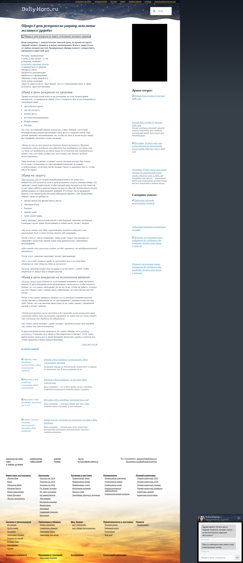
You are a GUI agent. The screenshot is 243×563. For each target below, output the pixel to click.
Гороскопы (43, 475)
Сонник (10, 548)
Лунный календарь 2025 (147, 478)
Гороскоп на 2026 (47, 485)
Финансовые (45, 505)
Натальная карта (112, 528)
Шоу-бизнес (77, 522)
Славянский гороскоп (49, 512)
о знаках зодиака (14, 464)
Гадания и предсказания (18, 522)
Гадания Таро (13, 541)
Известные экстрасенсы (18, 475)
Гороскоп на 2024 (47, 478)
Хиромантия (12, 545)
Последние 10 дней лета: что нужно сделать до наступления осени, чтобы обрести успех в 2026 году (149, 172)
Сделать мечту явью (31, 281)
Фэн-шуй (108, 535)
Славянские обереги (49, 528)
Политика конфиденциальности (141, 461)
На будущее (12, 528)
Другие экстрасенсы (16, 498)
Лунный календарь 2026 (147, 481)
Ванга (9, 481)
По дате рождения (48, 492)
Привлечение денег (81, 478)
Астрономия (77, 555)
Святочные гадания (15, 535)
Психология (110, 531)
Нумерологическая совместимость (113, 489)
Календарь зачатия (145, 492)
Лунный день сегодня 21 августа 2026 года (147, 124)
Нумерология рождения (115, 478)
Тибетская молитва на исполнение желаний (149, 228)
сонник (148, 1)
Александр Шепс (14, 485)
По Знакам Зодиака (48, 488)
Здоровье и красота (16, 555)
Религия (140, 522)
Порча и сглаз (78, 492)
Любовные (44, 508)
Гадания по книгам (15, 538)
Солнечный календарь (115, 555)
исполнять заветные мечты (35, 64)
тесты (113, 1)
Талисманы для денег (49, 535)
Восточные (44, 515)
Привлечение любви (81, 481)
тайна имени (135, 1)
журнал (57, 458)
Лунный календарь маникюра (149, 488)
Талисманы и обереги (49, 522)
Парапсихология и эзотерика (118, 522)
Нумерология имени (113, 481)
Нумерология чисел (113, 485)
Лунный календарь (146, 475)
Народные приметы (48, 558)
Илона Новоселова (15, 492)
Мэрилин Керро (14, 488)
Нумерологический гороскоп (117, 494)
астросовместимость (165, 1)
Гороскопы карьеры (48, 502)
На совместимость (47, 495)
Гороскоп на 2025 (47, 481)
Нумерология (110, 475)
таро (122, 1)
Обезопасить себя (30, 179)
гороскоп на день (83, 1)
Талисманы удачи (47, 531)
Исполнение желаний (81, 488)
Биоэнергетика (111, 525)
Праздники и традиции (50, 555)
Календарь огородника (147, 495)
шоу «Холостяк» (79, 525)
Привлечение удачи (81, 485)
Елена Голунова (14, 495)
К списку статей (30, 348)
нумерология (101, 1)
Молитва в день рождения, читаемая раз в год (66, 399)
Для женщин (45, 498)
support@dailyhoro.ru (147, 458)
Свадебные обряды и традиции (86, 495)
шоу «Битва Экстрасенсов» (83, 528)
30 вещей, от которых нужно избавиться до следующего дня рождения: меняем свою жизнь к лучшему (146, 268)
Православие (143, 525)
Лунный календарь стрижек (149, 485)
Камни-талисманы (47, 525)
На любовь (12, 525)
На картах (11, 531)
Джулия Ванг (12, 478)
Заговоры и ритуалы (81, 475)
